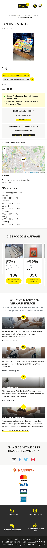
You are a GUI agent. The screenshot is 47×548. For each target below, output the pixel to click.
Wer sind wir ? (12, 539)
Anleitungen (26, 539)
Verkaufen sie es (24, 120)
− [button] (4, 151)
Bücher (27, 15)
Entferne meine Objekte (10, 371)
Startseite (12, 15)
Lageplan (41, 544)
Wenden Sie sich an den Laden (16, 75)
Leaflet (26, 172)
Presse (37, 539)
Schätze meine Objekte (10, 341)
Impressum (29, 544)
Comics (35, 15)
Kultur (20, 15)
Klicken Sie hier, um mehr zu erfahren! (15, 430)
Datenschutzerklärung (12, 544)
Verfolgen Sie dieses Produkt (18, 79)
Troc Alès (20, 142)
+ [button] (4, 148)
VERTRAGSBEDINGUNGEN (34, 542)
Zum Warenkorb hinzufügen (33, 281)
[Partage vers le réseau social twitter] (11, 89)
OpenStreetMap (34, 172)
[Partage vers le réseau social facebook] (8, 89)
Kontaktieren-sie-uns (11, 542)
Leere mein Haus (8, 400)
